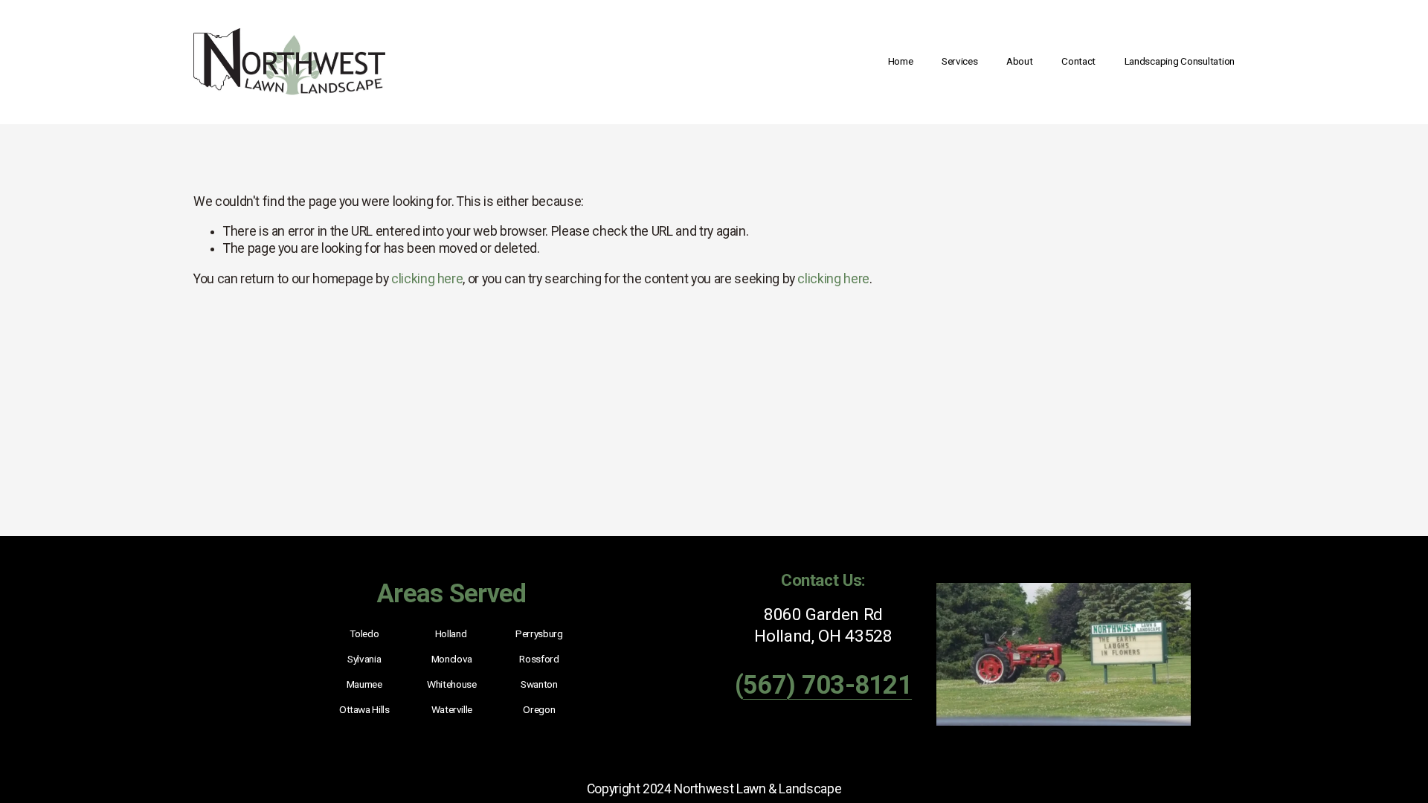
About (1019, 61)
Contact (1078, 61)
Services (960, 61)
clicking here (427, 278)
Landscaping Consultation (1180, 61)
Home (900, 61)
